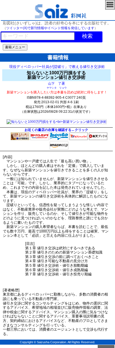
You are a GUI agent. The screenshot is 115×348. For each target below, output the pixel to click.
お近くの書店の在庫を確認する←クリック (56, 130)
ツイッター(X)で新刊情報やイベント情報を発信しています (50, 28)
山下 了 (54, 83)
